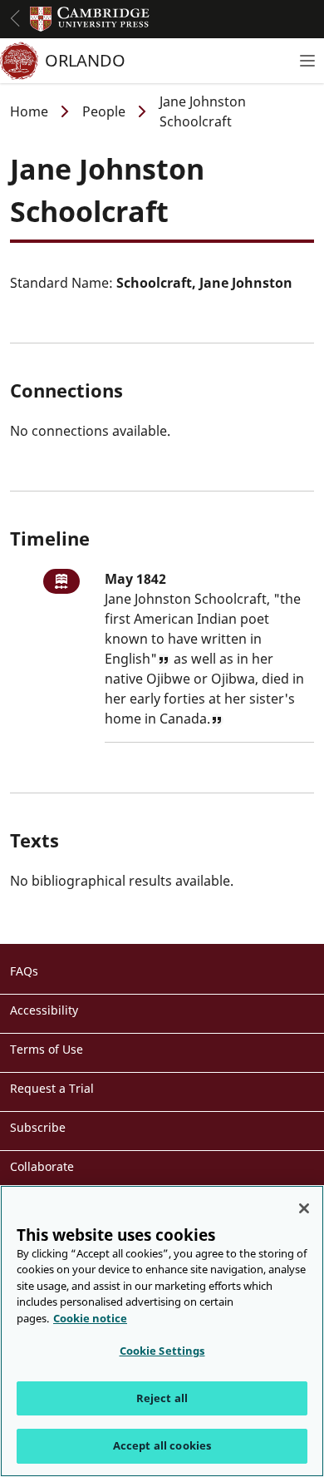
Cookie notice (90, 1318)
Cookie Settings (162, 1350)
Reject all (162, 1398)
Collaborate (42, 1166)
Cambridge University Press (90, 19)
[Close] (304, 1208)
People (103, 111)
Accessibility (44, 1010)
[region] (162, 1331)
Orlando (85, 60)
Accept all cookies (162, 1445)
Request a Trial (52, 1088)
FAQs (24, 971)
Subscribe (38, 1127)
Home (29, 111)
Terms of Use (46, 1049)
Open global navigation (15, 18)
